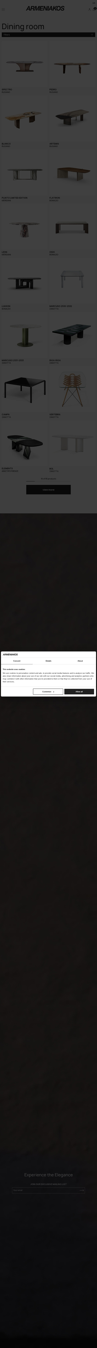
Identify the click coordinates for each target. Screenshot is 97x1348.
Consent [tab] (16, 661)
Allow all (79, 692)
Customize (46, 692)
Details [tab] (48, 661)
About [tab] (80, 661)
